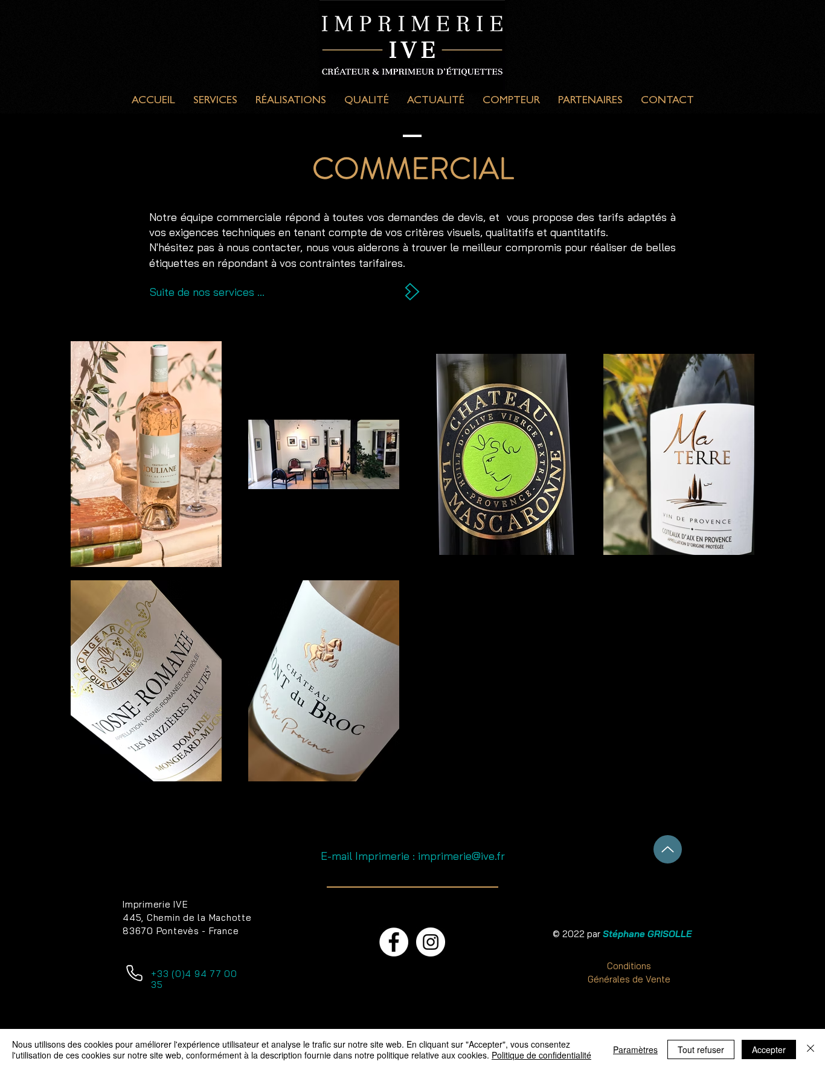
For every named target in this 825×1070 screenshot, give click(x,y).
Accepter (769, 1049)
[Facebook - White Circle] (393, 941)
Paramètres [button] (635, 1049)
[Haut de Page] (667, 849)
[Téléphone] (134, 973)
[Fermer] (810, 1049)
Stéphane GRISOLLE (647, 934)
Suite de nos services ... (207, 292)
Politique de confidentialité (541, 1055)
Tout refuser (701, 1049)
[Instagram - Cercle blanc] (430, 941)
